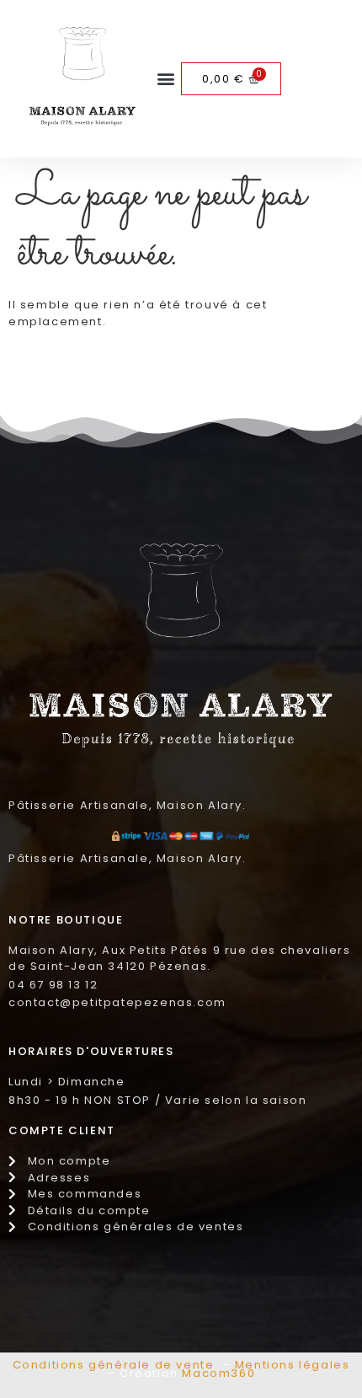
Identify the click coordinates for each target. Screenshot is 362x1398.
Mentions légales (292, 1365)
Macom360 (218, 1373)
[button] (166, 79)
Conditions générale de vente (114, 1365)
